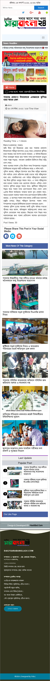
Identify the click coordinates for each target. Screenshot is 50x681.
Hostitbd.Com (36, 525)
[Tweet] (12, 236)
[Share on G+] (19, 236)
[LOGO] (17, 542)
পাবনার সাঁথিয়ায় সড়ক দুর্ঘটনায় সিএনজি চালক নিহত (23, 313)
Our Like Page (10, 514)
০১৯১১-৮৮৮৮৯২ (10, 563)
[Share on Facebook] (6, 236)
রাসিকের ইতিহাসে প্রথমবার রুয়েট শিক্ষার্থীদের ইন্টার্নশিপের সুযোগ (23, 415)
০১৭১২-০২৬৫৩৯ (13, 609)
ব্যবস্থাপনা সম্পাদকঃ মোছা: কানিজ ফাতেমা (18, 570)
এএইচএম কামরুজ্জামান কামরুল (14, 580)
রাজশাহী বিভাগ (30, 92)
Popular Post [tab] (25, 463)
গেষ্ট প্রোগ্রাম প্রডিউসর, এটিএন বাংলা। (17, 598)
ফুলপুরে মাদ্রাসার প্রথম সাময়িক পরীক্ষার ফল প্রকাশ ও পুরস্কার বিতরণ (22, 449)
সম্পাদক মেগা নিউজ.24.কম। (13, 591)
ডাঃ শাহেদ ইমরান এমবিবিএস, (13, 595)
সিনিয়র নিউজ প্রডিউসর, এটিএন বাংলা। (17, 584)
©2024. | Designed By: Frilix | (25, 676)
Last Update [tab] (25, 458)
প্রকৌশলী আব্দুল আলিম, (12, 587)
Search (41, 8)
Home (11, 87)
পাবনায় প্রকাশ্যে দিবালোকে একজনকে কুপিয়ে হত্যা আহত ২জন (25, 98)
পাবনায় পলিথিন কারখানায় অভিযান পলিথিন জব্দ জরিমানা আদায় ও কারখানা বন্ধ (24, 381)
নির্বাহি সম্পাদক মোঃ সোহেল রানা (14, 566)
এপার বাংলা (13, 92)
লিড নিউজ (41, 92)
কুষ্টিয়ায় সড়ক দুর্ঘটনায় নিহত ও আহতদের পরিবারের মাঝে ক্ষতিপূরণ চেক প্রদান (21, 347)
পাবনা (21, 92)
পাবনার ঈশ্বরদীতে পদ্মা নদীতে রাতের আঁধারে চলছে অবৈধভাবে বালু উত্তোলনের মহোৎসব (25, 279)
